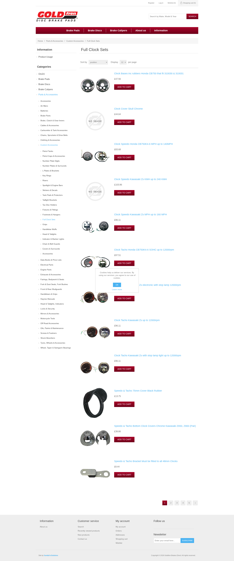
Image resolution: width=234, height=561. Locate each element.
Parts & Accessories (54, 41)
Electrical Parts (46, 265)
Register (151, 3)
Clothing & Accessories (50, 140)
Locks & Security (47, 309)
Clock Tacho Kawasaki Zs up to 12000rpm (137, 320)
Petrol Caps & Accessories (54, 156)
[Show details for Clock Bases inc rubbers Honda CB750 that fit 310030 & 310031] (95, 86)
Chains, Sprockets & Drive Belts (54, 135)
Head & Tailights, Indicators (52, 304)
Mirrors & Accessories (49, 313)
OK (117, 285)
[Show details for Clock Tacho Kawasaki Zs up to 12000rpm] (95, 332)
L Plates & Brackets (51, 171)
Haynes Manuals (47, 299)
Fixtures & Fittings (50, 210)
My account (121, 527)
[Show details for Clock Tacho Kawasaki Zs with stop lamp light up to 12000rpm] (95, 368)
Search (81, 527)
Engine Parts (45, 270)
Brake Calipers (118, 30)
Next (195, 503)
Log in (161, 3)
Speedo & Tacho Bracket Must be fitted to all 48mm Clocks (146, 461)
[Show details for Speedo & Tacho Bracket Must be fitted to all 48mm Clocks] (95, 473)
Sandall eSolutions (51, 555)
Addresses (120, 535)
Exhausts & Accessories (50, 274)
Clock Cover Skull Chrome (128, 108)
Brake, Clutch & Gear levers (52, 120)
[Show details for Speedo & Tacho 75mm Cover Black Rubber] (95, 403)
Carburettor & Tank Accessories (53, 130)
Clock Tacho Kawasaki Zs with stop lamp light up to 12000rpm (147, 355)
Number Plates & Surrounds (54, 166)
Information (161, 30)
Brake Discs (95, 30)
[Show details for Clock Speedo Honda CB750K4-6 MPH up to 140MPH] (95, 156)
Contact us (82, 539)
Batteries (44, 111)
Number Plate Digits (51, 161)
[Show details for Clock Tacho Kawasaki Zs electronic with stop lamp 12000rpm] (95, 297)
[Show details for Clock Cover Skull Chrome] (95, 121)
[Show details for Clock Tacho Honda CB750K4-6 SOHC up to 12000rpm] (95, 262)
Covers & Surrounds (51, 249)
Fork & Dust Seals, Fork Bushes (54, 284)
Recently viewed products (89, 531)
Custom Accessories (75, 41)
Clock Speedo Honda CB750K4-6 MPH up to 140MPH (143, 144)
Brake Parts (45, 116)
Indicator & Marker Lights (53, 239)
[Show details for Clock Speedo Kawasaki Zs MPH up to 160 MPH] (95, 227)
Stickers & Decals (50, 190)
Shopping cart (122, 539)
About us (140, 30)
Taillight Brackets (50, 200)
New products (84, 535)
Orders (119, 531)
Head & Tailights (49, 234)
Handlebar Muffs (50, 229)
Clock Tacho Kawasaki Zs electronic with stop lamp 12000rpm (147, 285)
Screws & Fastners (48, 333)
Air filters (44, 106)
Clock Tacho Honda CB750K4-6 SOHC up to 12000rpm (144, 249)
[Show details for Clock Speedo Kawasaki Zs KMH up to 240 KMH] (95, 191)
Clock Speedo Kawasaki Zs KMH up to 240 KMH (140, 179)
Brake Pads (73, 30)
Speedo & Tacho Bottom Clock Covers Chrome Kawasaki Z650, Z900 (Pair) (155, 426)
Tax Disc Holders (50, 205)
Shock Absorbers (47, 338)
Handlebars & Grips (48, 294)
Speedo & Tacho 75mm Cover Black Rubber (138, 390)
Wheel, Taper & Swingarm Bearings (55, 348)
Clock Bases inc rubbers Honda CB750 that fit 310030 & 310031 (149, 73)
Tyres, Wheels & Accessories (52, 343)
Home (40, 41)
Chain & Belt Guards (51, 244)
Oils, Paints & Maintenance (52, 328)
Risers (45, 180)
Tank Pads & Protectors (53, 195)
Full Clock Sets (49, 219)
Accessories (45, 101)
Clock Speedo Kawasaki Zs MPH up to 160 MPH (140, 214)
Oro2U (41, 74)
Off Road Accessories (49, 323)
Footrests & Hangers (51, 215)
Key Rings (47, 175)
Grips (45, 224)
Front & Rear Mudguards (51, 289)
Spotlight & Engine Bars (53, 185)
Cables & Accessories (49, 125)
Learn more (117, 289)
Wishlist (119, 543)
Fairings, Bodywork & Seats (52, 279)
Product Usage (45, 57)
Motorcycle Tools (47, 318)
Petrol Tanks (48, 151)
